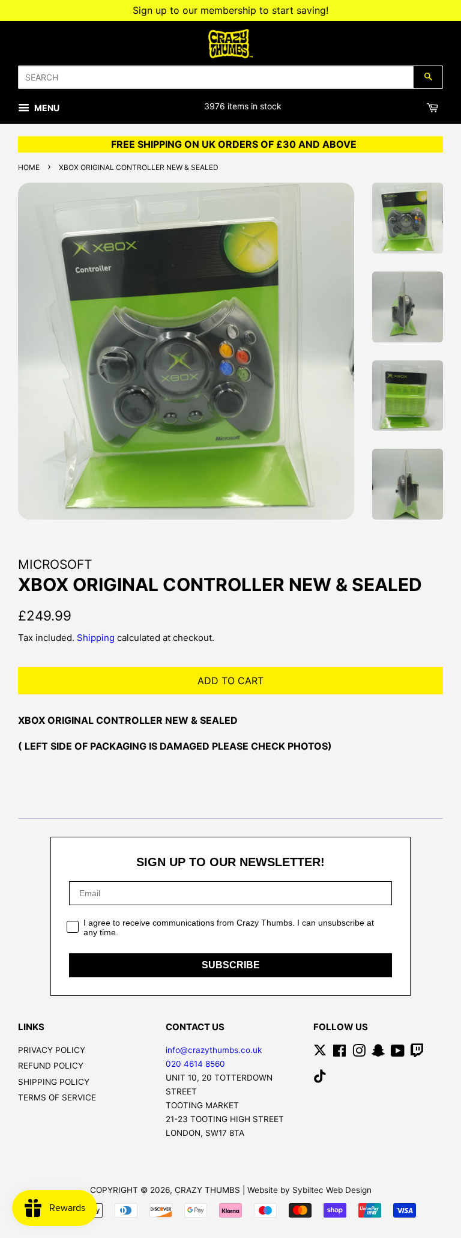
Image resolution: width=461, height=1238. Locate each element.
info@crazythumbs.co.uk (214, 1050)
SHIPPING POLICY (53, 1082)
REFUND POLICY (50, 1065)
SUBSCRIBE (231, 965)
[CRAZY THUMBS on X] (320, 1053)
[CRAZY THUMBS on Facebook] (339, 1053)
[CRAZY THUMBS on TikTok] (320, 1079)
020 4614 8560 (195, 1064)
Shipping (96, 637)
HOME (29, 167)
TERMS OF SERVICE (57, 1097)
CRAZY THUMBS (207, 1190)
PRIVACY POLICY (51, 1050)
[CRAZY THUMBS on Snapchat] (378, 1053)
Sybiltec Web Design (332, 1190)
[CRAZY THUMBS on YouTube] (398, 1053)
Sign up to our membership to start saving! (230, 10)
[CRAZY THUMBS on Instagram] (359, 1053)
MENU (45, 108)
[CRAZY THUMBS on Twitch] (417, 1053)
